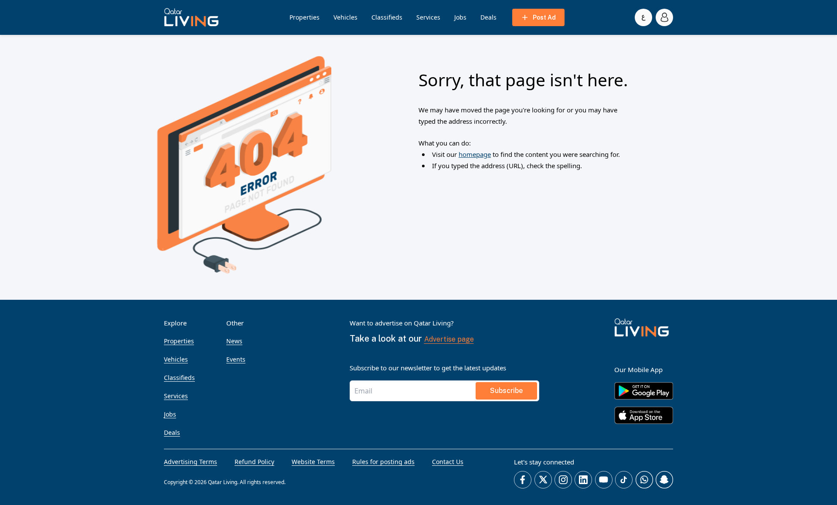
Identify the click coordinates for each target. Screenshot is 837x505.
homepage (475, 154)
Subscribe (506, 390)
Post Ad (544, 17)
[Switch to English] (643, 17)
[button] (191, 17)
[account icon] (664, 17)
